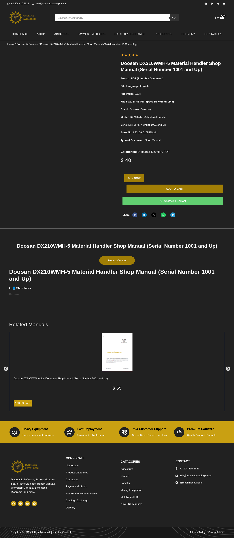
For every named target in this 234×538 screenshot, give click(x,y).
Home (10, 44)
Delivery (188, 34)
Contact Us (213, 34)
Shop (41, 34)
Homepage (20, 34)
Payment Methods (91, 34)
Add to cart (175, 188)
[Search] (174, 17)
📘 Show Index (21, 288)
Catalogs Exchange (129, 34)
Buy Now (134, 178)
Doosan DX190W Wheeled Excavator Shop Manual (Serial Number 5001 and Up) (61, 378)
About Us (61, 34)
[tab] (117, 260)
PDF (167, 151)
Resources (163, 34)
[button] (134, 214)
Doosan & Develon (27, 44)
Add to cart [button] (23, 403)
